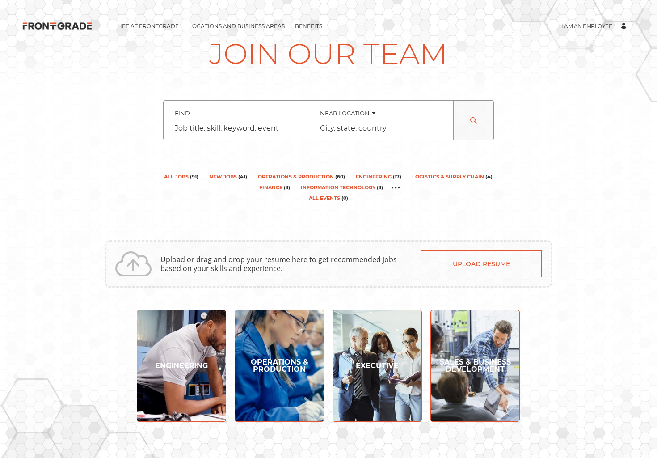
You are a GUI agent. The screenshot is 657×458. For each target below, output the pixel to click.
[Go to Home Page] (57, 25)
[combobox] (236, 128)
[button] (586, 26)
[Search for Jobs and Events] (474, 120)
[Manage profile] (625, 26)
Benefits (308, 26)
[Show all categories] (395, 187)
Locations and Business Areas (237, 26)
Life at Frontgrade (148, 26)
